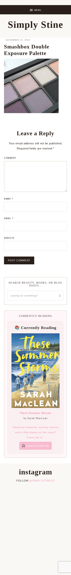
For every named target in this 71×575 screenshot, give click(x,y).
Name (8, 198)
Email (8, 218)
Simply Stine (35, 24)
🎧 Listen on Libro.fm (35, 445)
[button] (35, 9)
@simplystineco (42, 480)
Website (9, 238)
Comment (10, 158)
